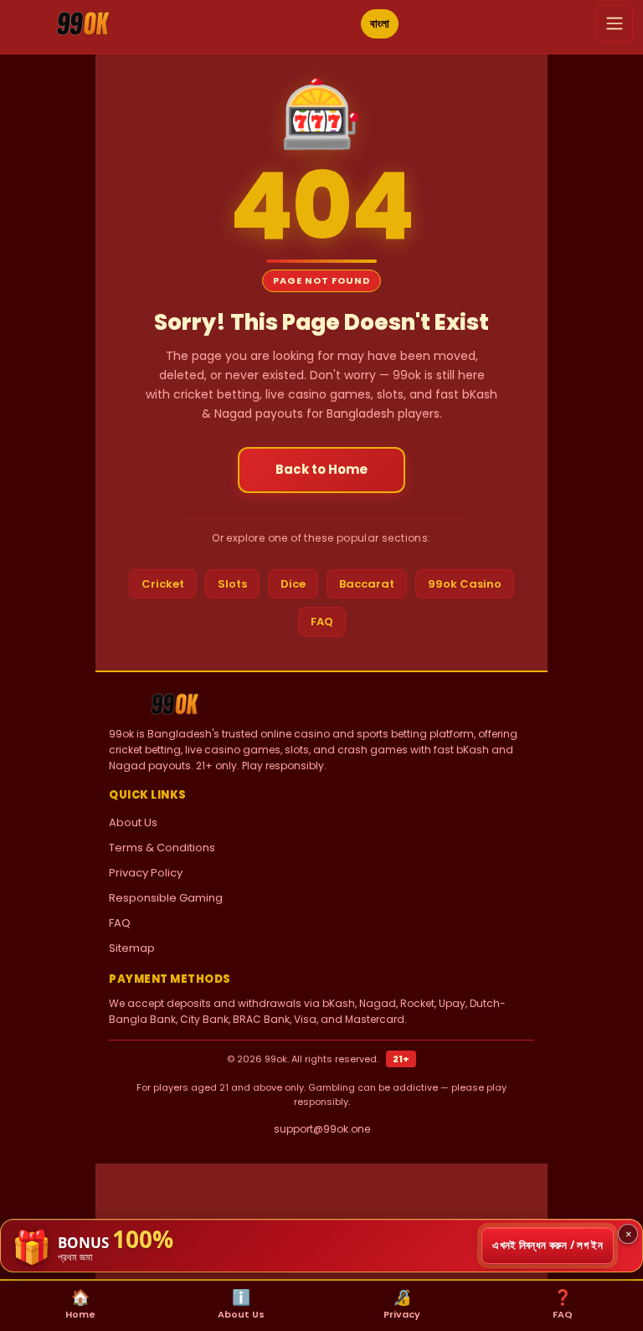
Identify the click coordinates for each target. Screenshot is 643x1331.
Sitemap (132, 948)
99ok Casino (465, 584)
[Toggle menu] (614, 23)
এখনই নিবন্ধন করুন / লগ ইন (547, 1244)
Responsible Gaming (166, 898)
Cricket (162, 584)
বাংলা (379, 23)
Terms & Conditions (162, 848)
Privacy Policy (146, 873)
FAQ (322, 622)
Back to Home (321, 469)
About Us (133, 822)
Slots (232, 584)
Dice (293, 584)
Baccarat (366, 584)
